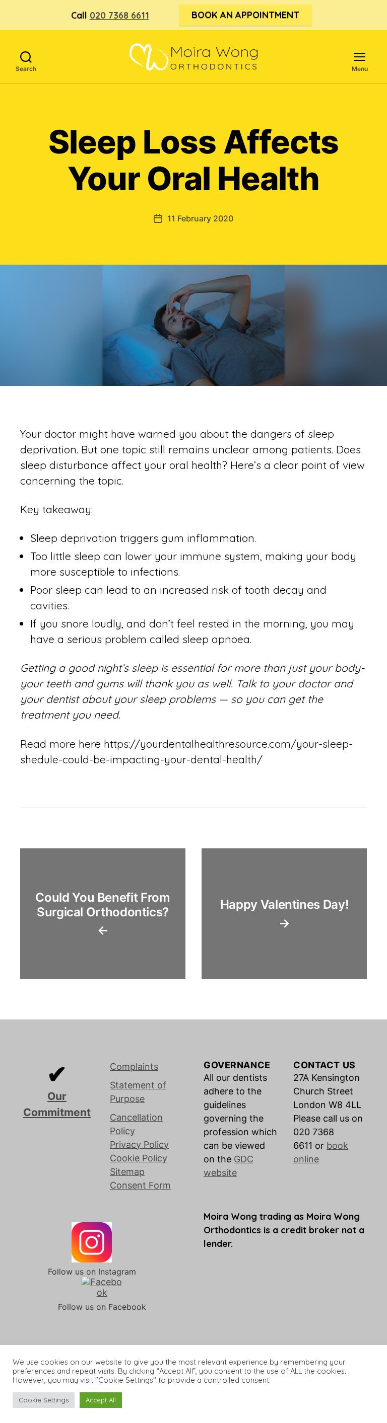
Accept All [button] (101, 1400)
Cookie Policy (138, 1158)
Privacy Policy (139, 1144)
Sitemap (127, 1171)
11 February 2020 (200, 218)
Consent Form (140, 1185)
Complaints (134, 1066)
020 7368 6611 (119, 15)
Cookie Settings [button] (44, 1400)
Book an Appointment (245, 15)
